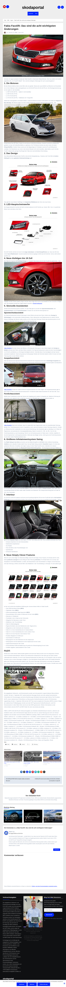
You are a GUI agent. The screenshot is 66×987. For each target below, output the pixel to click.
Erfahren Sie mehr (44, 984)
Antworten (56, 849)
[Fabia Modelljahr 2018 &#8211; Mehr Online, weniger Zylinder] (33, 756)
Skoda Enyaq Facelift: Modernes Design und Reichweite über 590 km (12, 816)
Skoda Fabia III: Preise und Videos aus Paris (52, 762)
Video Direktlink (8, 348)
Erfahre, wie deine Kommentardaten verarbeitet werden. (44, 886)
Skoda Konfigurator (37, 303)
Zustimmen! (21, 984)
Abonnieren (49, 914)
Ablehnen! (32, 984)
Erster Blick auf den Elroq (32, 816)
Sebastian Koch (12, 32)
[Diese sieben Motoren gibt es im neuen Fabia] (13, 756)
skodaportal (33, 7)
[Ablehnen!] (64, 983)
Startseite (31, 13)
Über (36, 13)
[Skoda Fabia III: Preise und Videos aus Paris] (52, 756)
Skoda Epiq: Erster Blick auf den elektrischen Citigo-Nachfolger (53, 816)
